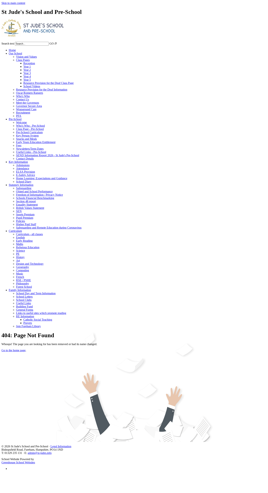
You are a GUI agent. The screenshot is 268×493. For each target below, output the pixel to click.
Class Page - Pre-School (30, 129)
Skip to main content (13, 3)
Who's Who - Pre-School (30, 125)
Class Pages (23, 60)
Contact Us (22, 99)
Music (19, 273)
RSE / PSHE (23, 280)
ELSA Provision (25, 171)
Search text (7, 43)
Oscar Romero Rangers (29, 92)
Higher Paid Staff (26, 224)
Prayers (27, 322)
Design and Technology (30, 263)
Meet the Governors (27, 102)
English (20, 237)
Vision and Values (26, 56)
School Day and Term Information (36, 293)
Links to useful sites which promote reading (41, 313)
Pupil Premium (24, 217)
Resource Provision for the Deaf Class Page (48, 83)
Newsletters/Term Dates (30, 148)
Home (12, 50)
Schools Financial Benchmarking (35, 198)
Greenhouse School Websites (18, 462)
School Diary (23, 181)
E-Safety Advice (25, 175)
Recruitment (23, 112)
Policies (20, 221)
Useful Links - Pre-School (31, 152)
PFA (18, 115)
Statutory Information (21, 184)
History (20, 257)
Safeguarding (23, 188)
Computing (22, 270)
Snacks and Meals (26, 138)
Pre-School (15, 119)
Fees (18, 145)
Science (20, 250)
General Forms (24, 309)
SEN (19, 211)
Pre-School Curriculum (29, 132)
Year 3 (27, 73)
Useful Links (23, 303)
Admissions (23, 165)
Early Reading (24, 240)
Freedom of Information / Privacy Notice (39, 194)
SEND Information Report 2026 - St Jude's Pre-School (47, 155)
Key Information (18, 161)
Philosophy (22, 283)
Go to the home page (13, 350)
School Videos (31, 86)
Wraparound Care (26, 109)
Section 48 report (26, 201)
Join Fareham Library (28, 326)
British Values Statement (30, 207)
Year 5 (27, 79)
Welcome (21, 122)
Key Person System (27, 135)
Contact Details (25, 158)
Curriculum (15, 230)
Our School (15, 53)
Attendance (22, 168)
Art (18, 260)
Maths (19, 244)
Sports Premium (25, 214)
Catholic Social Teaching (37, 319)
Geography (22, 267)
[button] (56, 43)
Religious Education (27, 247)
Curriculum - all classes (29, 234)
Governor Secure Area (29, 106)
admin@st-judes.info (40, 452)
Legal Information (61, 446)
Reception (29, 63)
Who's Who (23, 96)
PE (18, 253)
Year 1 (27, 66)
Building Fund (24, 306)
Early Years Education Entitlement (35, 142)
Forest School (24, 286)
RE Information (25, 316)
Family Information (20, 290)
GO (51, 43)
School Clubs (24, 299)
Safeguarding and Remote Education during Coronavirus (48, 227)
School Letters (24, 296)
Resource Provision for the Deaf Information (41, 89)
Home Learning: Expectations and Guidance (41, 178)
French (20, 276)
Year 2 (27, 69)
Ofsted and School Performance (34, 191)
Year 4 (27, 76)
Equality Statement (27, 204)
